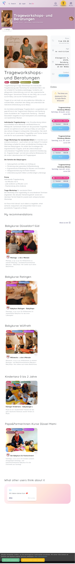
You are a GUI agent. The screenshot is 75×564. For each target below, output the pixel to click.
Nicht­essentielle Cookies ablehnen (33, 560)
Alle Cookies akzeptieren (10, 560)
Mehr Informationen (41, 556)
